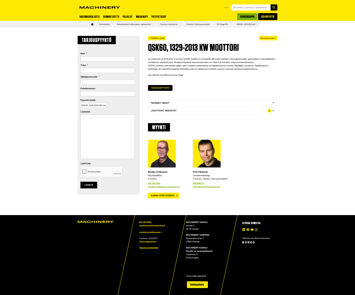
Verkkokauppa (247, 16)
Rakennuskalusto (89, 16)
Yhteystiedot (159, 16)
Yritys (84, 65)
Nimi (83, 53)
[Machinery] (100, 7)
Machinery (142, 16)
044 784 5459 (154, 183)
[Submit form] (274, 7)
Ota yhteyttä (267, 16)
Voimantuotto (111, 16)
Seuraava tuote (267, 38)
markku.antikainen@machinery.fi (164, 187)
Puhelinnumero (87, 88)
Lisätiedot (85, 112)
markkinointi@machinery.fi (152, 225)
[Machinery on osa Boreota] (259, 242)
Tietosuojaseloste (147, 241)
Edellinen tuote (157, 38)
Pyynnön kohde (88, 100)
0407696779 (198, 183)
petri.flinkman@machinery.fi (206, 187)
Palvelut (128, 16)
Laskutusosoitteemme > (150, 232)
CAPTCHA (85, 163)
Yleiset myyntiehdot (148, 248)
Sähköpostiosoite (89, 77)
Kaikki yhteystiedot (163, 195)
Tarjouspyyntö (160, 88)
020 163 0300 (145, 222)
